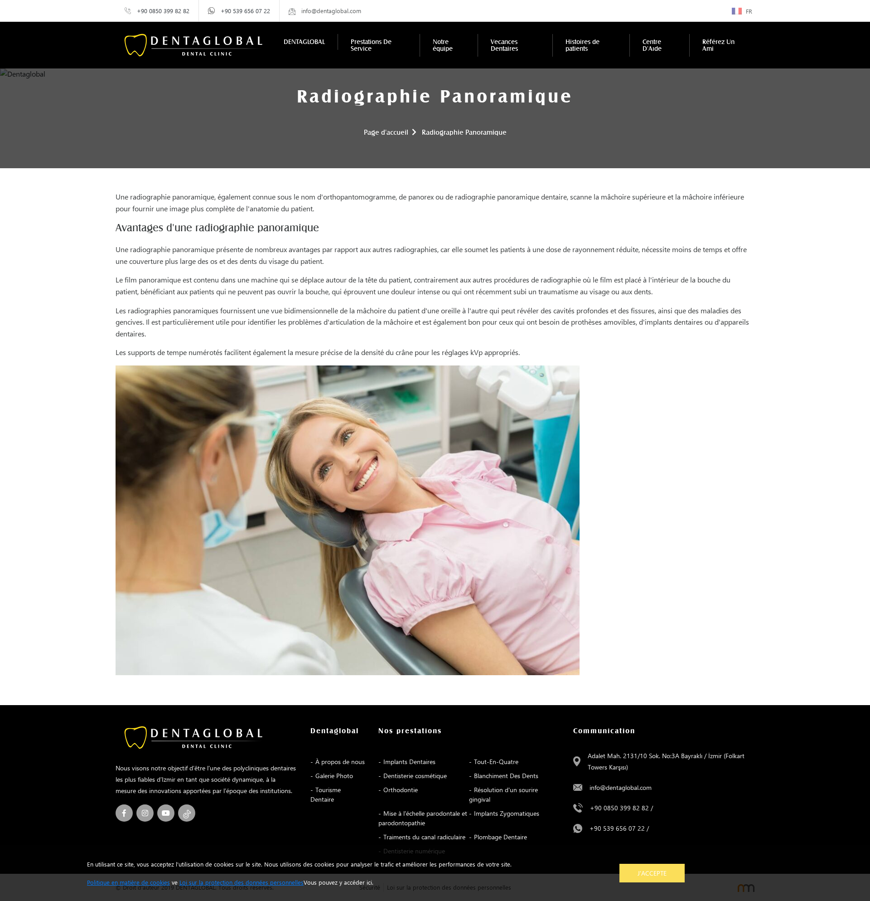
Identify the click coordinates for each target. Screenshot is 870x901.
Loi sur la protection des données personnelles (241, 882)
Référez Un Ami (718, 45)
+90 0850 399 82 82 (163, 11)
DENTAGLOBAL (304, 42)
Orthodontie (400, 789)
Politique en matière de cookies (128, 882)
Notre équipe (443, 45)
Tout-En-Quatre (496, 761)
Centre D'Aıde (652, 45)
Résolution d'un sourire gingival (503, 794)
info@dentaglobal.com (621, 787)
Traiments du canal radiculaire (424, 837)
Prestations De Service (371, 45)
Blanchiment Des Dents (506, 775)
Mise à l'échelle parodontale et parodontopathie (422, 818)
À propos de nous (340, 761)
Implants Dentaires (409, 761)
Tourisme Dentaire (325, 794)
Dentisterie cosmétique (415, 775)
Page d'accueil (386, 132)
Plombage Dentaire (500, 837)
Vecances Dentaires (504, 45)
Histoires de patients (582, 45)
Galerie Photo (334, 775)
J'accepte (652, 873)
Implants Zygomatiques (506, 813)
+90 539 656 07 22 (245, 11)
